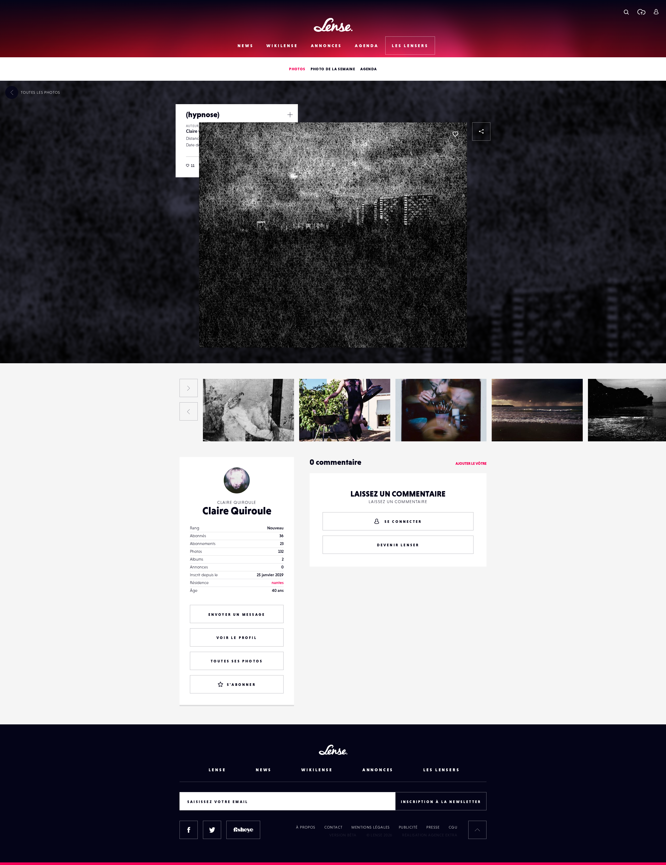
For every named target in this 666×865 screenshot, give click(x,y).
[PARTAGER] (481, 131)
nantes (278, 582)
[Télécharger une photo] (641, 12)
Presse (433, 827)
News (245, 45)
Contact (333, 827)
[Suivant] (189, 388)
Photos (297, 69)
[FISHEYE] (243, 830)
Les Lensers (410, 45)
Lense (217, 769)
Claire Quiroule (30, 430)
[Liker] (455, 134)
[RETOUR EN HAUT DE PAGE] (477, 830)
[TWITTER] (212, 830)
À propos (305, 827)
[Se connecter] (656, 12)
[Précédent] (189, 411)
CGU (453, 827)
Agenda (367, 45)
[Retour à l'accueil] (333, 25)
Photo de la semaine (333, 69)
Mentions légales (370, 827)
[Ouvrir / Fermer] (290, 114)
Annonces (326, 45)
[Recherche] (626, 12)
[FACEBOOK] (189, 830)
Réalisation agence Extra (429, 835)
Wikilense (282, 45)
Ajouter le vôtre (471, 463)
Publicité (408, 827)
